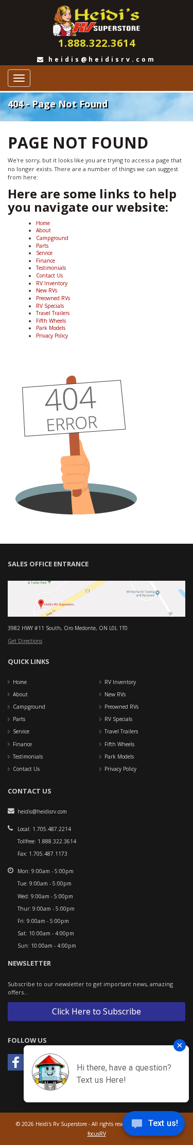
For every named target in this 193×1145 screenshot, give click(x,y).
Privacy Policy (52, 335)
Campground (52, 238)
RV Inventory (51, 283)
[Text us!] (153, 1125)
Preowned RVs (53, 298)
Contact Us (49, 275)
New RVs (46, 290)
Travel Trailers (52, 313)
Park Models (50, 327)
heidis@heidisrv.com (100, 59)
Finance (45, 260)
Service (44, 252)
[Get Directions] (96, 598)
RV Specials (50, 305)
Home (43, 223)
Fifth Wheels (51, 320)
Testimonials (51, 267)
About (43, 230)
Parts (42, 245)
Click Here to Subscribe (96, 1011)
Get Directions (25, 640)
